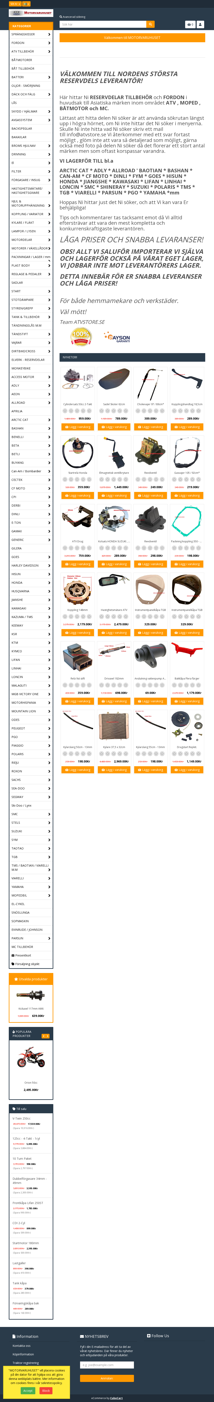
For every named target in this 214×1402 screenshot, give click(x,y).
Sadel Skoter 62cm (114, 404)
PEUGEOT (18, 728)
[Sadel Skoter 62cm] (114, 384)
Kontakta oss (22, 1346)
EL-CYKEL (18, 904)
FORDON (17, 43)
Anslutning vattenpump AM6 (151, 678)
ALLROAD (18, 403)
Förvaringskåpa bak (26, 1303)
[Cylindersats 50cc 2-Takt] (77, 384)
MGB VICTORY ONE (24, 694)
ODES (15, 720)
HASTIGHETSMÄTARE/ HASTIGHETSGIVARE (26, 190)
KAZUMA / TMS (22, 617)
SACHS (16, 780)
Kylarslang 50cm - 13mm (77, 747)
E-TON (16, 523)
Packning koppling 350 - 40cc (187, 541)
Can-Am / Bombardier (26, 471)
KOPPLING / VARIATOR (27, 214)
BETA (15, 445)
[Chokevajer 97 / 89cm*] (150, 384)
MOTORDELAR (21, 240)
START (16, 291)
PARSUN (17, 938)
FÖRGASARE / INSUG (25, 180)
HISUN (15, 574)
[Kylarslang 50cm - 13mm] (77, 727)
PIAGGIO (17, 745)
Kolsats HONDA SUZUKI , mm (114, 541)
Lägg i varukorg (79, 427)
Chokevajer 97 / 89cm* (150, 404)
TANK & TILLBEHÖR (25, 317)
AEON (15, 394)
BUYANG (17, 463)
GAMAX (16, 531)
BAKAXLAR (18, 137)
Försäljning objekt (26, 964)
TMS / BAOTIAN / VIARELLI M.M (29, 867)
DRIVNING (18, 154)
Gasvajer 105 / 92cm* (187, 473)
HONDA (16, 583)
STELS (15, 823)
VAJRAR (16, 343)
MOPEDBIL (19, 895)
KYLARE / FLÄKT (22, 223)
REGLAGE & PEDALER (26, 274)
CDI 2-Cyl (19, 1223)
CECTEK (16, 480)
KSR (14, 634)
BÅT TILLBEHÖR (22, 68)
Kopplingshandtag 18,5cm (187, 404)
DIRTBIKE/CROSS (23, 351)
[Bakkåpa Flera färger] (187, 658)
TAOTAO (17, 848)
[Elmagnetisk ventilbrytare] (114, 452)
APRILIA (16, 411)
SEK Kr (14, 4)
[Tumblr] (202, 4)
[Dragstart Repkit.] (187, 727)
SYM (14, 840)
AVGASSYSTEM (21, 120)
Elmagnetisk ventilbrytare (114, 473)
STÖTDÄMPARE (22, 300)
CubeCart (116, 1398)
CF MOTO (18, 488)
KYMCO (16, 651)
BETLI (15, 454)
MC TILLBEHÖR (22, 947)
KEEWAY (17, 625)
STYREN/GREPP (22, 308)
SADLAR (17, 283)
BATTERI (17, 77)
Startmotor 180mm (26, 1243)
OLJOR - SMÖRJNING (25, 86)
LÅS (14, 103)
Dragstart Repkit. (187, 747)
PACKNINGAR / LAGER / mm (30, 257)
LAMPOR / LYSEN (23, 231)
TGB (14, 857)
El (12, 163)
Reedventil (150, 473)
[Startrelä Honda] (77, 452)
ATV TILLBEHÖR (22, 51)
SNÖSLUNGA (20, 912)
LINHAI (16, 668)
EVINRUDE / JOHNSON (26, 930)
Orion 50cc (23, 1082)
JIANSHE (17, 600)
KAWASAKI (18, 608)
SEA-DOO (18, 788)
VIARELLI (17, 878)
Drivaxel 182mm (114, 678)
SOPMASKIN (20, 921)
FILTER (16, 171)
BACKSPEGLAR (21, 128)
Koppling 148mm (78, 610)
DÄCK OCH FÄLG (23, 94)
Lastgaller (19, 1263)
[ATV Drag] (77, 521)
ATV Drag (77, 541)
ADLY (15, 385)
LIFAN (15, 660)
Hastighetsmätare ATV (114, 610)
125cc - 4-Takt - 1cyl (26, 1138)
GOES (15, 557)
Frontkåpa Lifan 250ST (28, 1203)
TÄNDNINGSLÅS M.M (26, 325)
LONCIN (17, 677)
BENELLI (17, 437)
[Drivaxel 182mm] (114, 658)
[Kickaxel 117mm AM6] (31, 995)
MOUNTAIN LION (23, 711)
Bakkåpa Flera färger (187, 678)
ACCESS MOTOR (22, 377)
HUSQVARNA (20, 591)
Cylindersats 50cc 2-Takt (77, 404)
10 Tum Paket (22, 1159)
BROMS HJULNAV (23, 146)
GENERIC (17, 540)
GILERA (16, 548)
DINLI (15, 514)
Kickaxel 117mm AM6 (31, 1008)
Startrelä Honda (77, 473)
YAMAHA (17, 887)
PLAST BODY (20, 265)
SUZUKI (16, 831)
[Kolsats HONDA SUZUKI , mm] (114, 521)
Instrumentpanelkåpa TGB (150, 610)
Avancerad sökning (73, 17)
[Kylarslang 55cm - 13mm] (150, 727)
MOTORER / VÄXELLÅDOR (29, 248)
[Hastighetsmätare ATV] (114, 589)
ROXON (16, 771)
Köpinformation (23, 1354)
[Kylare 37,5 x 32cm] (114, 727)
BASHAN (17, 428)
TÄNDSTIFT (19, 334)
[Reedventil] (150, 452)
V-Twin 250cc (22, 1118)
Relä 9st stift (78, 678)
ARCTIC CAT (19, 420)
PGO (14, 737)
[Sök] (150, 24)
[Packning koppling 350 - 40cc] (187, 521)
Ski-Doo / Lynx (21, 805)
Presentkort (22, 955)
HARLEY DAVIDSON (24, 565)
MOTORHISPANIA (23, 703)
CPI (13, 497)
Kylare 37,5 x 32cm (114, 747)
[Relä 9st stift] (77, 658)
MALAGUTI (19, 685)
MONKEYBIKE (21, 368)
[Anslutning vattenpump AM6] (150, 658)
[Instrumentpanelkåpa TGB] (150, 589)
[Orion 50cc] (24, 1062)
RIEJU (15, 763)
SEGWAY (17, 797)
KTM (14, 643)
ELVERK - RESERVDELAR (28, 360)
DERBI (15, 505)
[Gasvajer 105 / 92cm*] (187, 452)
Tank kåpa (20, 1283)
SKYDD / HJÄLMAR (24, 111)
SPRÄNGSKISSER (23, 34)
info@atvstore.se (86, 134)
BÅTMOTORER (21, 60)
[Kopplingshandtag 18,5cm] (187, 384)
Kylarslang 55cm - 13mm (150, 747)
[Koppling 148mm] (77, 589)
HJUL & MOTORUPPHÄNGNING (28, 203)
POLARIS (17, 754)
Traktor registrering (26, 1363)
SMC (14, 814)
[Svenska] (26, 3)
